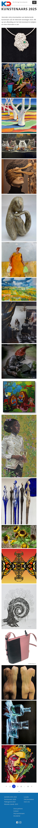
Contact (16, 811)
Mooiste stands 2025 (11, 804)
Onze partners (18, 809)
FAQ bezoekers (29, 799)
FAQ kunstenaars (19, 813)
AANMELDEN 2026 (10, 797)
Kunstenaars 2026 (10, 799)
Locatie (26, 797)
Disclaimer (16, 816)
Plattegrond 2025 (10, 802)
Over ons (27, 802)
